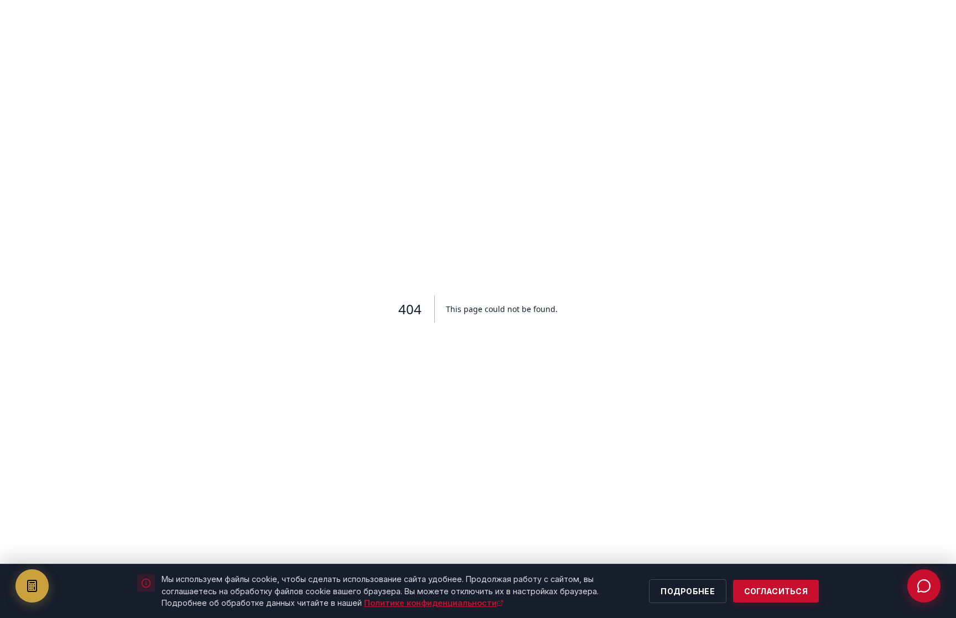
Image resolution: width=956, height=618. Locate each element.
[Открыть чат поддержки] (924, 586)
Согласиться (776, 591)
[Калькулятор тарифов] (32, 586)
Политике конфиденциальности (430, 602)
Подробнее (688, 591)
